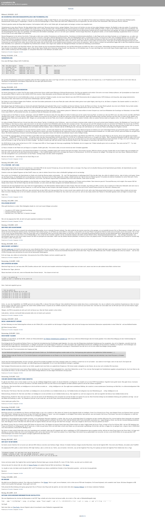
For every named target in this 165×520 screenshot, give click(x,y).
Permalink (10, 51)
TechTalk (21, 51)
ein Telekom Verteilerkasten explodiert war (55, 339)
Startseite (70, 8)
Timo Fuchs (16, 507)
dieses (67, 465)
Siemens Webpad (79, 487)
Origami (46, 482)
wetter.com (10, 249)
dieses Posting (33, 465)
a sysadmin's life (8, 2)
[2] (82, 516)
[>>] (84, 516)
